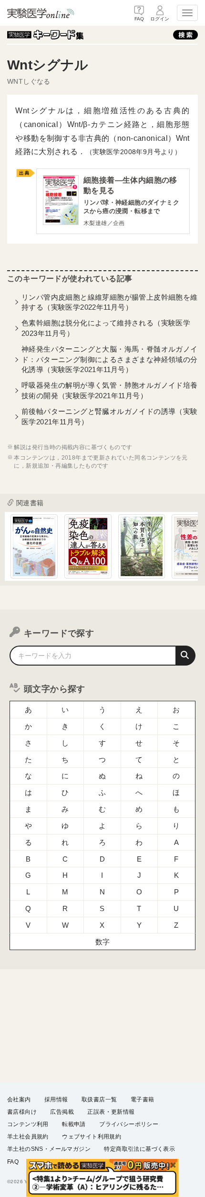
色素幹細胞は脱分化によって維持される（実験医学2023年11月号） (105, 328)
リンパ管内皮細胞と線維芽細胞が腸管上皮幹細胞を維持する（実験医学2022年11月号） (109, 302)
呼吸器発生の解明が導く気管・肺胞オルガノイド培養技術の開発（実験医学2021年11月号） (109, 390)
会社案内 (19, 1099)
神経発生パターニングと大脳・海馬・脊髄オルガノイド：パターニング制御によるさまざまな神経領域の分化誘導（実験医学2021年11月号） (109, 359)
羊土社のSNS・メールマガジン (49, 1149)
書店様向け (22, 1112)
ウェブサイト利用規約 (91, 1136)
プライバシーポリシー (128, 1124)
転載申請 (74, 1124)
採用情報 (56, 1099)
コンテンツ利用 (28, 1124)
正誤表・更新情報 (110, 1112)
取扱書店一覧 (99, 1099)
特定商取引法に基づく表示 (139, 1149)
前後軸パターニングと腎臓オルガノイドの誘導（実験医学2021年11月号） (109, 416)
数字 (102, 942)
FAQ (13, 1161)
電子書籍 (142, 1099)
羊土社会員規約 (28, 1136)
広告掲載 (62, 1112)
